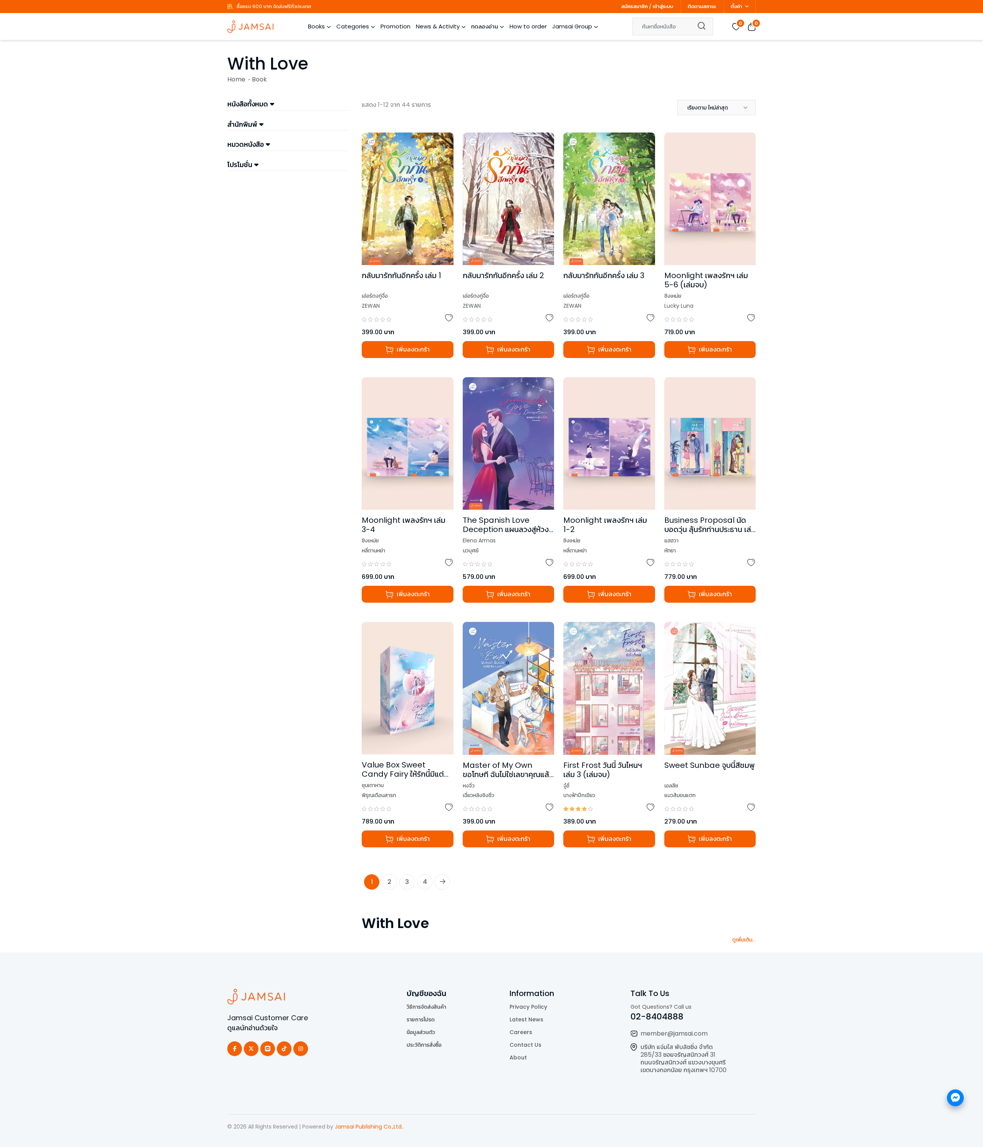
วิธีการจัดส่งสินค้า (426, 1007)
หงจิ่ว (469, 785)
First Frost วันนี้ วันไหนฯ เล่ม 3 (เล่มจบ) (602, 770)
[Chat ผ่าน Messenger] (955, 1097)
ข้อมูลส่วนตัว (421, 1032)
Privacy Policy (528, 1007)
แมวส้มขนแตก (680, 795)
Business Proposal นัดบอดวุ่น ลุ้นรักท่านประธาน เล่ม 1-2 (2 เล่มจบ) (710, 529)
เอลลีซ (671, 785)
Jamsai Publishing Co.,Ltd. (369, 1126)
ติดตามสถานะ (702, 6)
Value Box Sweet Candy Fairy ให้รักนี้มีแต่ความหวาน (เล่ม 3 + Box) (403, 774)
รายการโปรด (421, 1019)
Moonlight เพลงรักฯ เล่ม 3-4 (403, 525)
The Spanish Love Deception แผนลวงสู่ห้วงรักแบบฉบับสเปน (506, 529)
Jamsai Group (572, 26)
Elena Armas (479, 540)
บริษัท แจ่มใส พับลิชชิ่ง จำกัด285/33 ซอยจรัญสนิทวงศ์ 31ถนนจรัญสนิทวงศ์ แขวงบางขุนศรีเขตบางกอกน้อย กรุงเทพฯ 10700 (683, 1058)
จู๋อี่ (566, 785)
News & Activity (438, 26)
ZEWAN (371, 306)
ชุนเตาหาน (373, 785)
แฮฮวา (671, 540)
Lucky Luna (678, 306)
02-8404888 (657, 1017)
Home (236, 79)
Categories (352, 26)
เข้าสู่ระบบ (663, 6)
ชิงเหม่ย (672, 296)
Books (316, 26)
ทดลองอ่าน (484, 26)
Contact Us (525, 1045)
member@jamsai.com (674, 1033)
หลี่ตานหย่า (373, 550)
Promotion (395, 26)
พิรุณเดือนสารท (379, 795)
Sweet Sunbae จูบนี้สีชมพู (709, 765)
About (518, 1057)
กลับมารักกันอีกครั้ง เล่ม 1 (401, 275)
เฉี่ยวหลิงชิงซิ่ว (478, 795)
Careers (521, 1032)
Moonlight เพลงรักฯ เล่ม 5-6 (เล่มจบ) (706, 280)
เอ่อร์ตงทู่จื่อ (375, 296)
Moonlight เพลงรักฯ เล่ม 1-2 (605, 525)
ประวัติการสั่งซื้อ (424, 1045)
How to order (528, 26)
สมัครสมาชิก (634, 6)
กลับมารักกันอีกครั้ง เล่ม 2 (503, 275)
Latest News (526, 1019)
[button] (716, 107)
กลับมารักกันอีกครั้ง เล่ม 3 (603, 275)
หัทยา (670, 550)
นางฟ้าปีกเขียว (579, 795)
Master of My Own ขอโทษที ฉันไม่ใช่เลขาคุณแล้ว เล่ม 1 (508, 774)
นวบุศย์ (470, 550)
